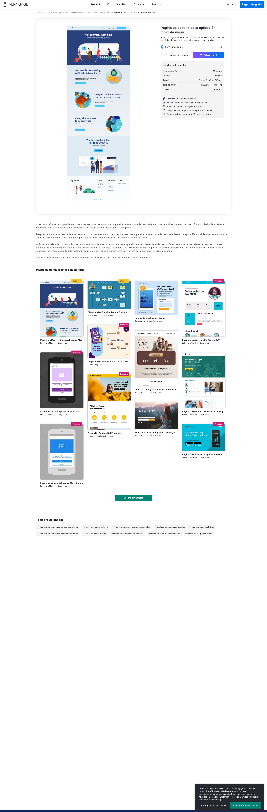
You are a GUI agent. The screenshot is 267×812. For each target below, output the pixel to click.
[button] (176, 55)
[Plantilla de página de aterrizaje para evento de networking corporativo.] (156, 358)
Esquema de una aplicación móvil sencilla (61, 483)
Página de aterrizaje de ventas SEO (201, 340)
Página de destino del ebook (150, 318)
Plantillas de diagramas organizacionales (131, 527)
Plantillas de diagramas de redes (170, 527)
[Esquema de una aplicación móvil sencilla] (61, 452)
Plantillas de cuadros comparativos (164, 533)
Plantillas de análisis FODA (202, 527)
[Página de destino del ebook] (156, 298)
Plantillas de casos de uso (95, 533)
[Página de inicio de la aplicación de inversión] (203, 437)
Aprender (139, 4)
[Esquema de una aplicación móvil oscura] (61, 380)
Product (95, 4)
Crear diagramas (60, 12)
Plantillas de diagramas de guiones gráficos (58, 527)
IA (108, 4)
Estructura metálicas (102, 12)
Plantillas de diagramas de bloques (128, 533)
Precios (156, 4)
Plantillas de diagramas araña (198, 533)
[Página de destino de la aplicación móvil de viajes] (61, 308)
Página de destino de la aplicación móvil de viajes (61, 340)
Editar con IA (210, 55)
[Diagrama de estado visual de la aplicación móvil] (109, 341)
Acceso (231, 4)
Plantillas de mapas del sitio (95, 527)
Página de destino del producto (104, 433)
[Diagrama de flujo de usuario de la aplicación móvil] (109, 295)
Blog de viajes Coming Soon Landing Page (156, 432)
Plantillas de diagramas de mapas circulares (58, 533)
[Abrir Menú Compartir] (221, 47)
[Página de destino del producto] (109, 402)
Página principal (42, 12)
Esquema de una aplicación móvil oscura (61, 411)
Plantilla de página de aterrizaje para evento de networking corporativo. (156, 389)
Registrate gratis (252, 4)
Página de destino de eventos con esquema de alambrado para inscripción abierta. (203, 411)
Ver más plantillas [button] (133, 497)
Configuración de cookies (213, 805)
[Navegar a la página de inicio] (15, 4)
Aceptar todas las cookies (246, 805)
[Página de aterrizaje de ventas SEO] (203, 308)
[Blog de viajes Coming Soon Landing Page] (156, 415)
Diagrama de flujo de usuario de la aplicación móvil (109, 312)
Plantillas (121, 4)
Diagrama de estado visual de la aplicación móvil (109, 361)
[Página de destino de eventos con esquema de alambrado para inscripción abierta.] (203, 380)
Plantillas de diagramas (80, 12)
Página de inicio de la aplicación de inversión (203, 454)
